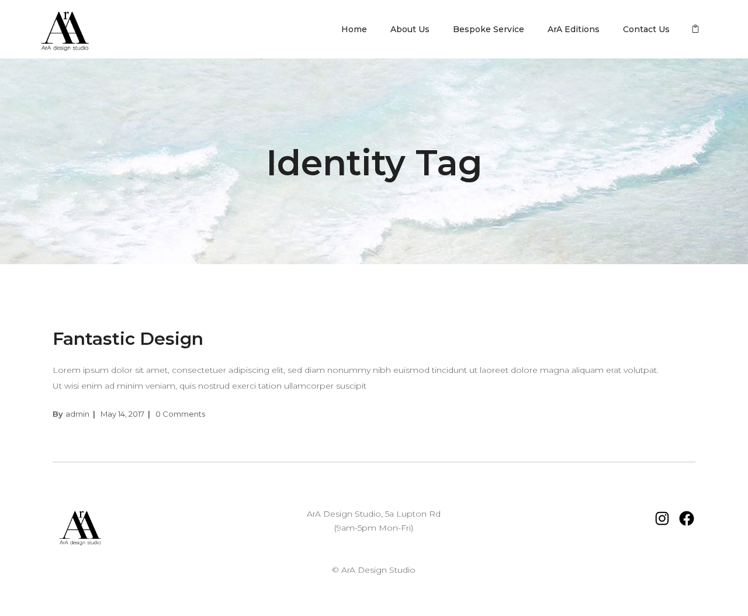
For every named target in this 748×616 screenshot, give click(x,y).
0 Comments (180, 413)
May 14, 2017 (122, 413)
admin (77, 413)
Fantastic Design (128, 338)
